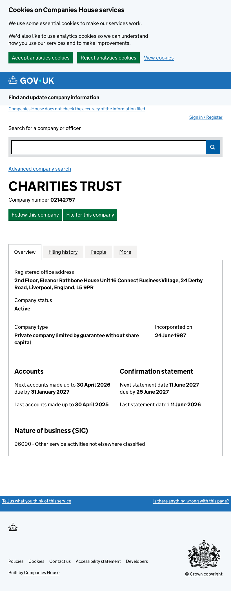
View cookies (159, 57)
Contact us (60, 561)
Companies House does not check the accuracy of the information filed (76, 108)
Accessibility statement (98, 561)
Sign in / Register (206, 117)
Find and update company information (53, 97)
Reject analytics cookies (108, 57)
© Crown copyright (204, 574)
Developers (137, 561)
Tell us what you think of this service (36, 501)
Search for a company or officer (44, 128)
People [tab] (98, 252)
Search (213, 147)
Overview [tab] (25, 252)
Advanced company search (39, 169)
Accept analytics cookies (41, 57)
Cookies (36, 561)
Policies (15, 561)
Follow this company (35, 214)
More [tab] (125, 252)
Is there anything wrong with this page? (191, 501)
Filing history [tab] (63, 252)
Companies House (41, 572)
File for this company (90, 214)
